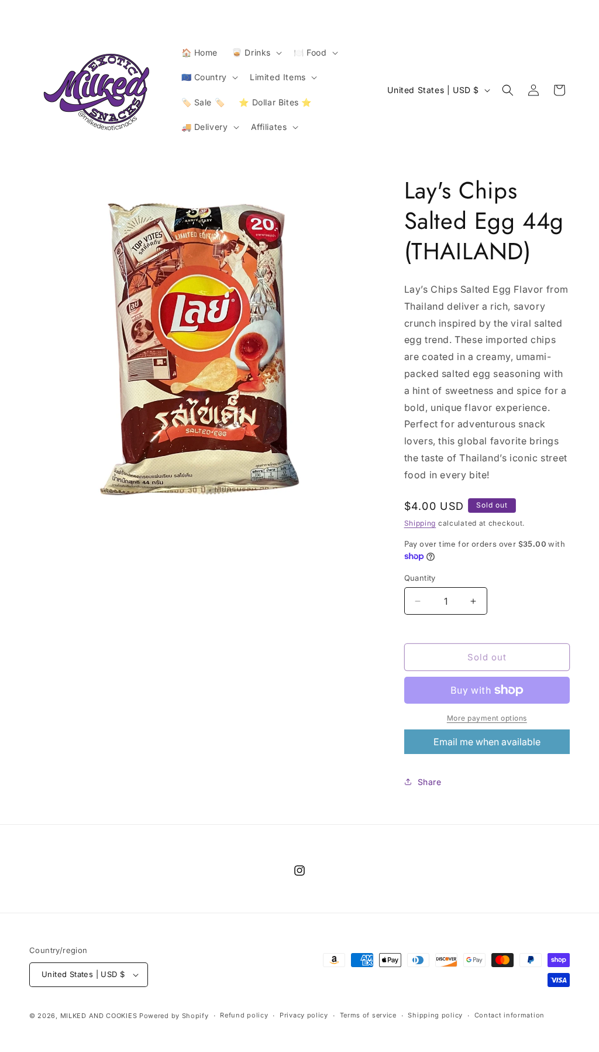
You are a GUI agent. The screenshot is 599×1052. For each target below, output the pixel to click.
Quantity (420, 577)
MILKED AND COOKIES (98, 1016)
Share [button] (430, 782)
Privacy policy (304, 1015)
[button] (256, 52)
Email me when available (487, 742)
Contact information (509, 1015)
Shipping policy (435, 1015)
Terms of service (368, 1015)
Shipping (420, 523)
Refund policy (244, 1015)
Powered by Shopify (174, 1016)
